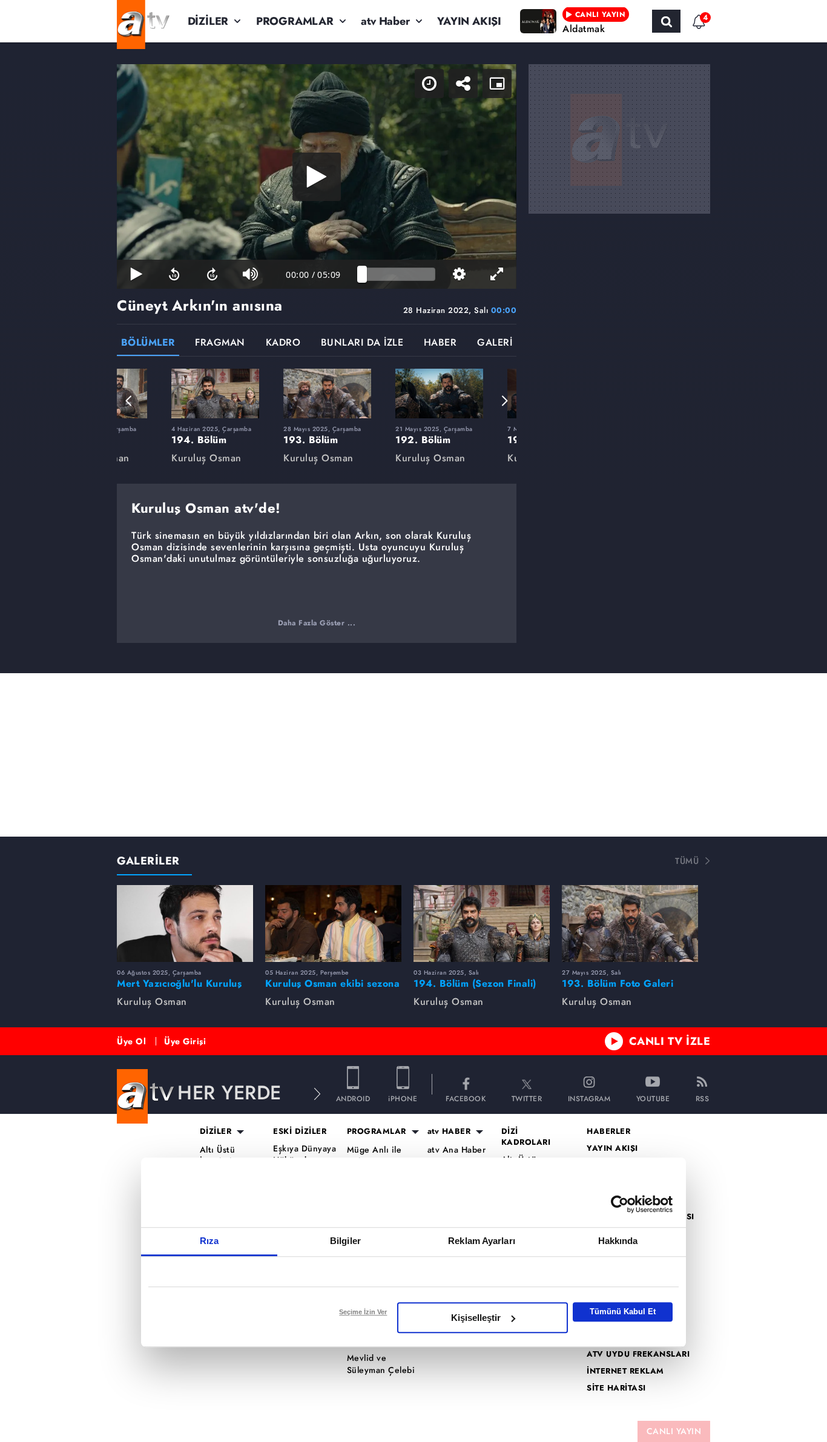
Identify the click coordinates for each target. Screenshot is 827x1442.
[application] (316, 176)
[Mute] (250, 274)
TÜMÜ (687, 861)
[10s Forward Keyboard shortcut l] (212, 274)
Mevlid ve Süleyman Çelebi (381, 1364)
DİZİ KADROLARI (526, 1137)
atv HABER (449, 1131)
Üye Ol (131, 1041)
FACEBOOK (466, 1097)
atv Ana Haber (456, 1150)
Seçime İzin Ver (363, 1311)
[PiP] (497, 83)
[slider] (398, 274)
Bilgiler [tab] (345, 1241)
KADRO (283, 343)
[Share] (463, 83)
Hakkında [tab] (618, 1241)
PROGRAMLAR (295, 21)
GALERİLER (148, 861)
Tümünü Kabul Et (623, 1311)
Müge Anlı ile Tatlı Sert (374, 1156)
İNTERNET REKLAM (625, 1371)
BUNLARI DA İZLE (362, 343)
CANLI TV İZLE (670, 1041)
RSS (703, 1097)
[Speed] (429, 83)
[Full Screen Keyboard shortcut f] (497, 274)
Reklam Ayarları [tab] (481, 1241)
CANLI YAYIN (674, 1431)
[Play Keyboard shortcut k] (136, 274)
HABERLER (608, 1131)
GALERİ (494, 343)
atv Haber (385, 21)
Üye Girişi (185, 1041)
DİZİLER (208, 21)
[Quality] (459, 274)
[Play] (316, 177)
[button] (129, 401)
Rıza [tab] (209, 1241)
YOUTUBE (653, 1097)
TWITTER (527, 1097)
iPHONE (402, 1097)
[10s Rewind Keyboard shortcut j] (174, 274)
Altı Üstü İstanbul (218, 1156)
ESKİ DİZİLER (299, 1131)
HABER (440, 343)
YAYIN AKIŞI (469, 21)
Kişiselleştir (476, 1317)
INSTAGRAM (589, 1097)
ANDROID (353, 1097)
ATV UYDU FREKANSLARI (638, 1354)
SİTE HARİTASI (616, 1388)
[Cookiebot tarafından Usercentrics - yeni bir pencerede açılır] (620, 1204)
